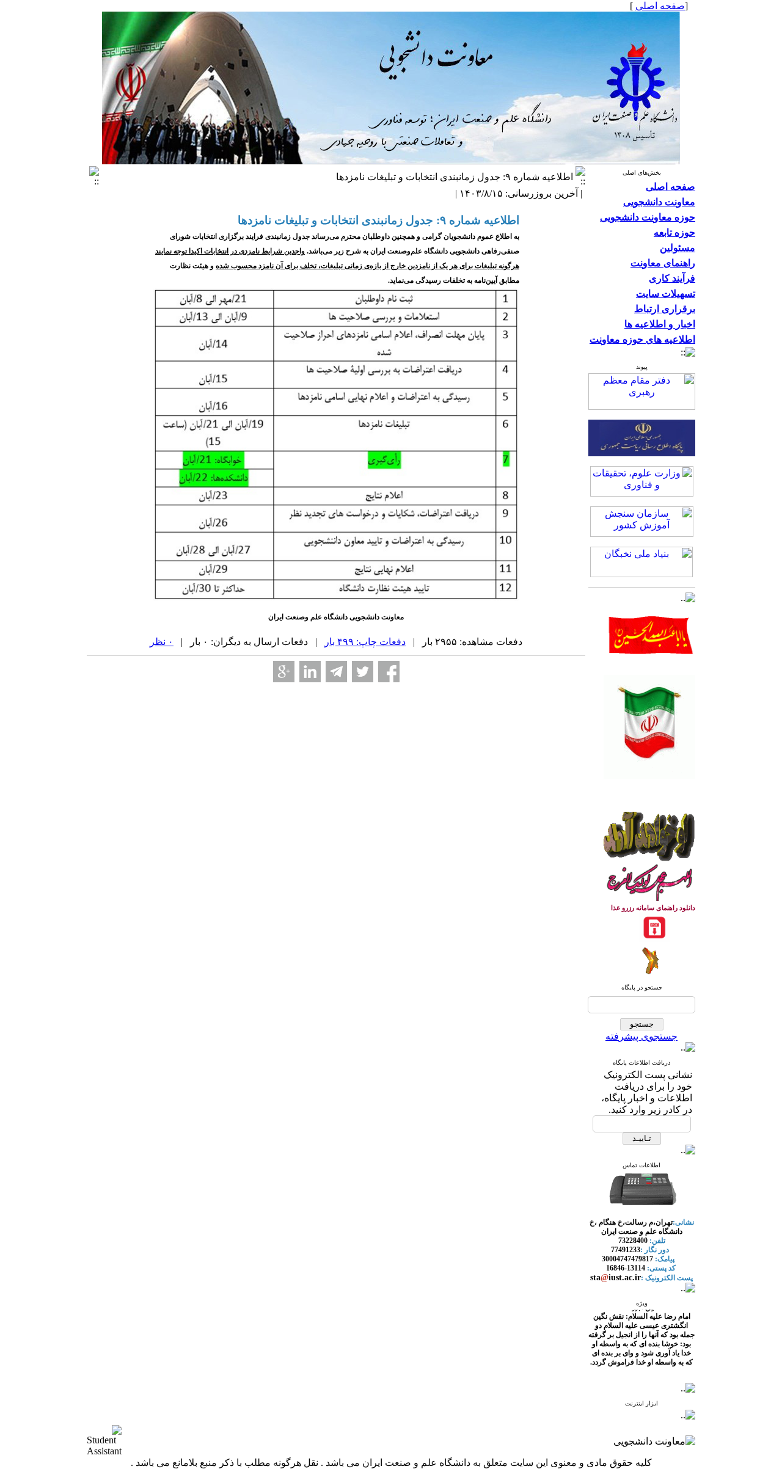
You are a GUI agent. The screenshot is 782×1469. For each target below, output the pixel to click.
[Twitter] (362, 671)
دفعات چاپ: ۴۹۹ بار (365, 641)
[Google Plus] (283, 671)
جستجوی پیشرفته (641, 1036)
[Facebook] (389, 671)
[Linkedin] (310, 671)
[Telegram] (336, 671)
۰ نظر (162, 641)
